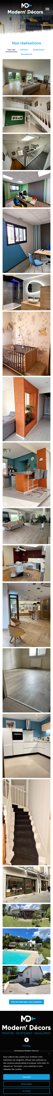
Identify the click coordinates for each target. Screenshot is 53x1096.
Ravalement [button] (26, 54)
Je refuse (26, 1091)
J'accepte (26, 1077)
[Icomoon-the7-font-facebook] (26, 1040)
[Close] (50, 1053)
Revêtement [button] (38, 49)
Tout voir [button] (11, 49)
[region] (26, 1073)
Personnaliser (26, 1084)
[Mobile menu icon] (47, 9)
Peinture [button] (24, 49)
